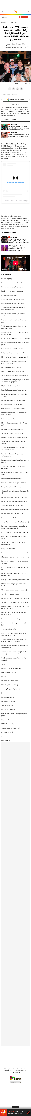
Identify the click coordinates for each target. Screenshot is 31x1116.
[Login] (28, 11)
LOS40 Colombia (15, 11)
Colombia (4, 17)
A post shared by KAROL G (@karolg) (15, 200)
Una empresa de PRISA (15, 1078)
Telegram (21, 88)
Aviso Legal (7, 1069)
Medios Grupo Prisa (15, 1082)
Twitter (13, 88)
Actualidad (15, 23)
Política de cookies (8, 1070)
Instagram (12, 1054)
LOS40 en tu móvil (15, 1072)
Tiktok (8, 1054)
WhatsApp (17, 88)
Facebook (9, 88)
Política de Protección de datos (19, 1069)
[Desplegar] (15, 1107)
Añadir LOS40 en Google (17, 99)
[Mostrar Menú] (2, 11)
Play (29, 1113)
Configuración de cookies (21, 1070)
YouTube (15, 1054)
